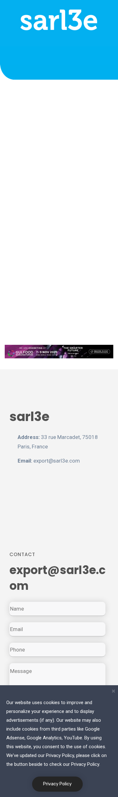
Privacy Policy (57, 784)
